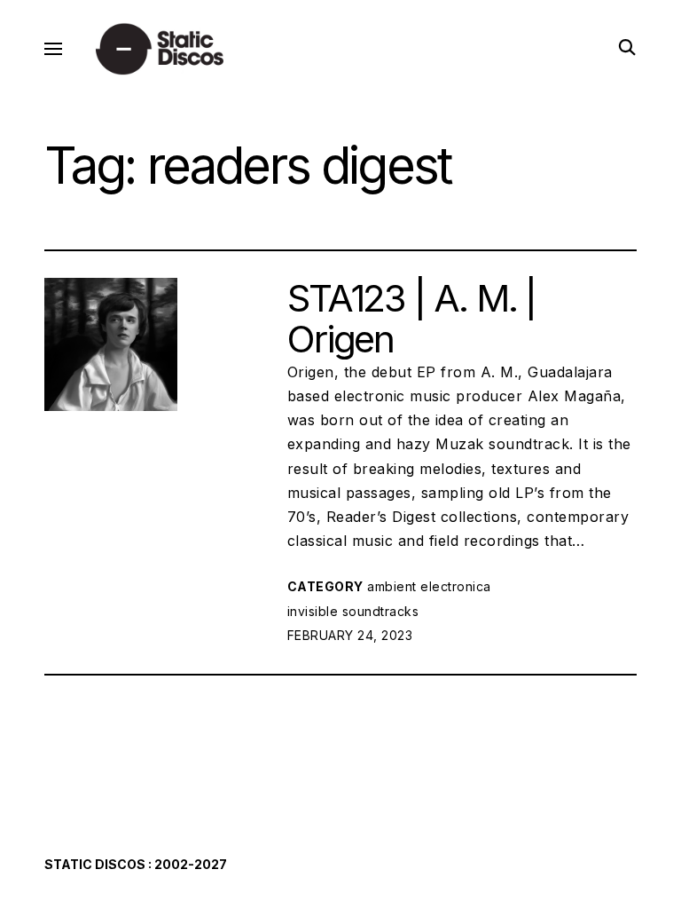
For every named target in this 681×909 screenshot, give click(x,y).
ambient (392, 586)
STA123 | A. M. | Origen (411, 318)
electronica (455, 586)
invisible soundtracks (353, 611)
